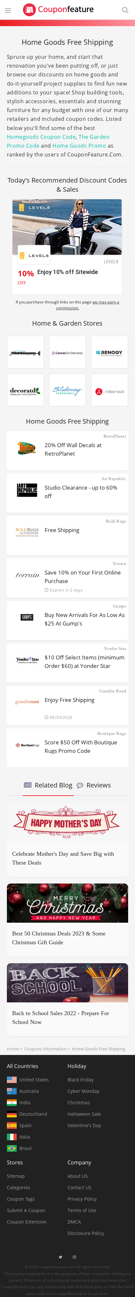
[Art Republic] (27, 490)
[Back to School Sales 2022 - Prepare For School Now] (67, 982)
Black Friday (81, 1080)
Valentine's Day (84, 1125)
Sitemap (16, 1176)
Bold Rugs (116, 521)
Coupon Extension (27, 1222)
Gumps (119, 606)
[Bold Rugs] (27, 532)
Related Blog (53, 785)
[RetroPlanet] (27, 447)
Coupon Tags (21, 1199)
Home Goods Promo (79, 145)
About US (78, 1176)
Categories (18, 1187)
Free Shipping (62, 530)
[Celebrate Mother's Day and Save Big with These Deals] (67, 823)
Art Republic (113, 478)
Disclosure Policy (86, 1233)
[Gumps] (27, 617)
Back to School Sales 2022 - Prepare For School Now (60, 1017)
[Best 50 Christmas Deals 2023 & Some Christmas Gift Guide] (67, 903)
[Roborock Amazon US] (109, 390)
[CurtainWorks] (25, 390)
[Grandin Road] (27, 702)
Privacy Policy (82, 1199)
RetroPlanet (115, 436)
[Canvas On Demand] (67, 352)
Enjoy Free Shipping (69, 700)
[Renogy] (109, 352)
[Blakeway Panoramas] (67, 390)
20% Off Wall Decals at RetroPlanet (73, 449)
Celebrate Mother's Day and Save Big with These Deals (63, 858)
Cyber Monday (83, 1091)
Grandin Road (112, 691)
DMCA (74, 1222)
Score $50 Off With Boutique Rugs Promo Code (81, 746)
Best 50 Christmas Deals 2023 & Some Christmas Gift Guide (59, 938)
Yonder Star (115, 648)
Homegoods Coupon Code (41, 136)
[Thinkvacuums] (25, 352)
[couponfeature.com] (58, 10)
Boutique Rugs (111, 733)
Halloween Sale (84, 1114)
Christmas (79, 1102)
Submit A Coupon (26, 1210)
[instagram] (74, 1257)
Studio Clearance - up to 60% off (81, 491)
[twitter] (60, 1257)
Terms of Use (82, 1210)
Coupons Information (45, 1049)
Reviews (99, 785)
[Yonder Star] (27, 660)
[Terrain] (27, 575)
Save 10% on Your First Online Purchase (83, 576)
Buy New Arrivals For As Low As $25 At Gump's (85, 618)
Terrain (119, 563)
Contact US (79, 1187)
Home (13, 1049)
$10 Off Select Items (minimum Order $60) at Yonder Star (85, 661)
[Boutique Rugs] (27, 745)
